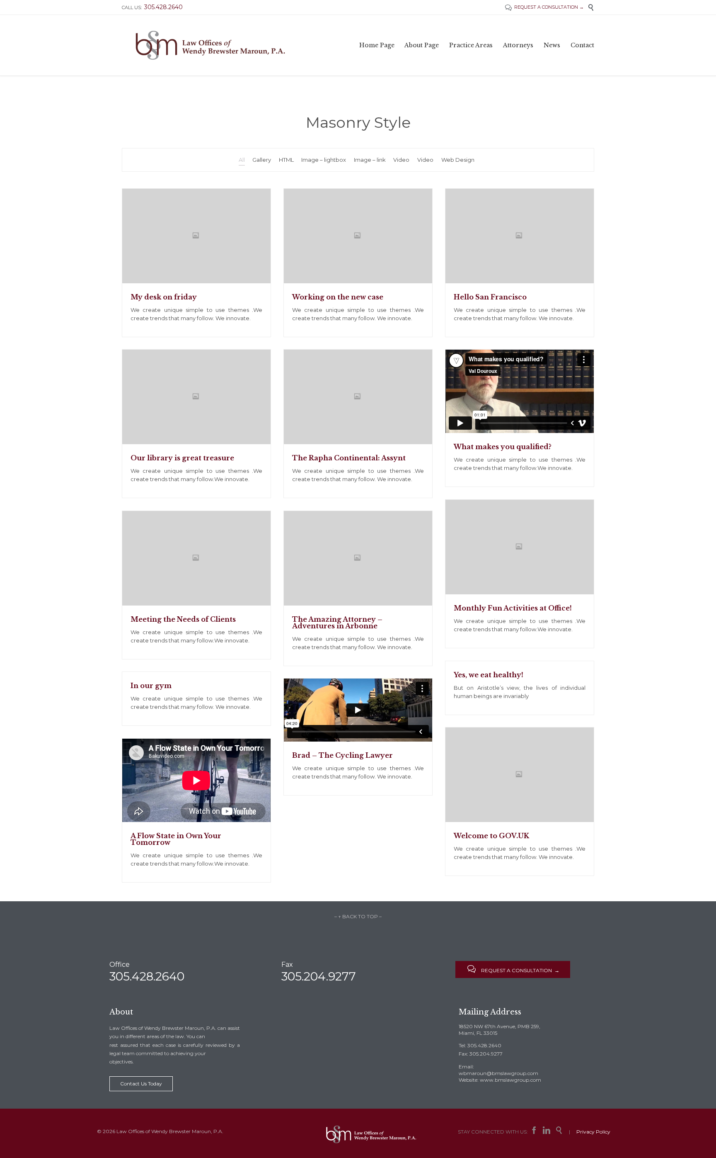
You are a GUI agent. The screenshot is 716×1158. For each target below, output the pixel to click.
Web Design (457, 159)
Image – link (370, 159)
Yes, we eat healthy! (488, 675)
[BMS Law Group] (210, 45)
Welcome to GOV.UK (491, 836)
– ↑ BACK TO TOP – (358, 916)
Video (401, 159)
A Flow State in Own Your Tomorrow (176, 839)
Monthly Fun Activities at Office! (513, 608)
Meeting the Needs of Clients (183, 619)
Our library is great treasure (182, 458)
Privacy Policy (593, 1132)
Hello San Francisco (490, 297)
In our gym (151, 685)
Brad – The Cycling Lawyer (342, 755)
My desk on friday (164, 297)
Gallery (261, 159)
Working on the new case (337, 297)
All (242, 159)
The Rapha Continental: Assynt (349, 458)
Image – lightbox (323, 159)
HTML (286, 159)
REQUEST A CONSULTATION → (544, 7)
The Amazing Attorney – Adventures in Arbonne (337, 622)
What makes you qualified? (503, 447)
